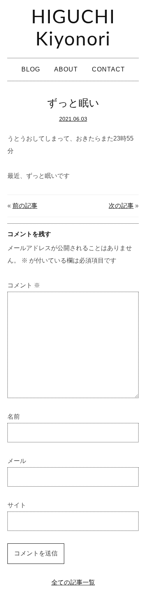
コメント (23, 285)
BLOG (30, 69)
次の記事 (121, 205)
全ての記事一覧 (73, 582)
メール (16, 461)
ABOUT (66, 69)
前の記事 (24, 205)
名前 (13, 416)
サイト (16, 505)
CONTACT (108, 69)
